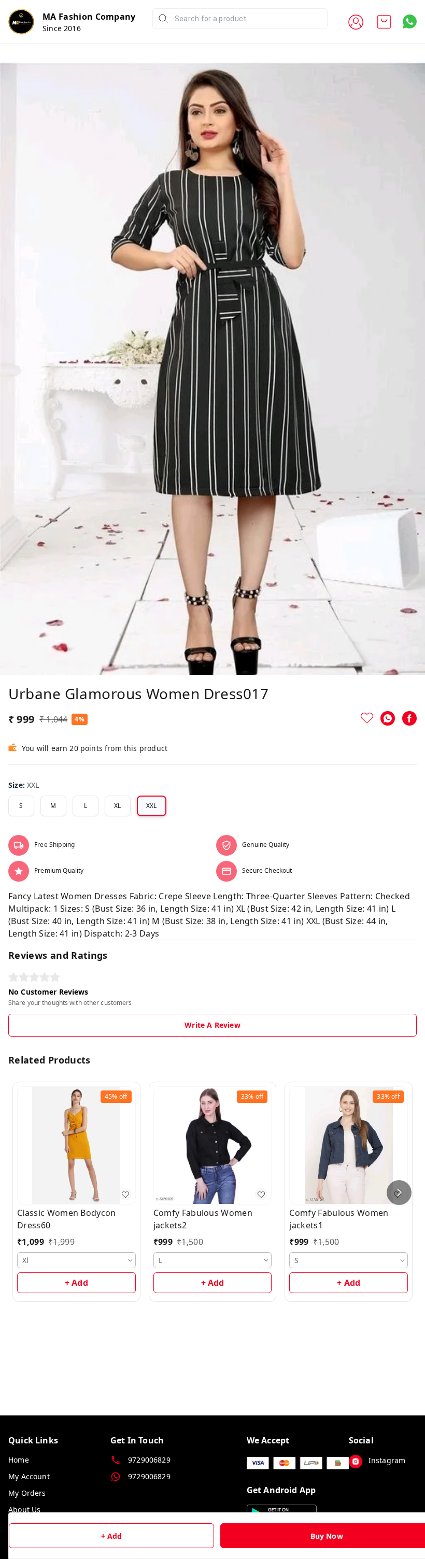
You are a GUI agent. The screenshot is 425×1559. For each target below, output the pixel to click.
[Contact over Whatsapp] (410, 22)
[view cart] (384, 22)
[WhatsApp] (387, 718)
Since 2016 (61, 28)
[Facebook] (409, 718)
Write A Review (212, 1025)
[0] (384, 22)
